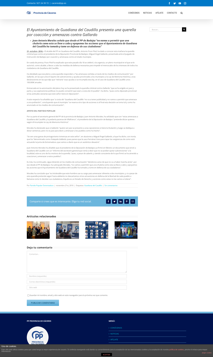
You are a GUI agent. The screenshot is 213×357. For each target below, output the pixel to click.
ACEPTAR (106, 355)
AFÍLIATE (114, 339)
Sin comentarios (111, 185)
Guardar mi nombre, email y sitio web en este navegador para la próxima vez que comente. (69, 295)
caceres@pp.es (59, 3)
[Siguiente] (135, 230)
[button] (182, 13)
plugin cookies (207, 353)
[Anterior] (29, 230)
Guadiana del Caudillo (93, 185)
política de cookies (176, 350)
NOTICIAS (114, 333)
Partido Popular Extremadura (41, 185)
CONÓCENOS (116, 327)
